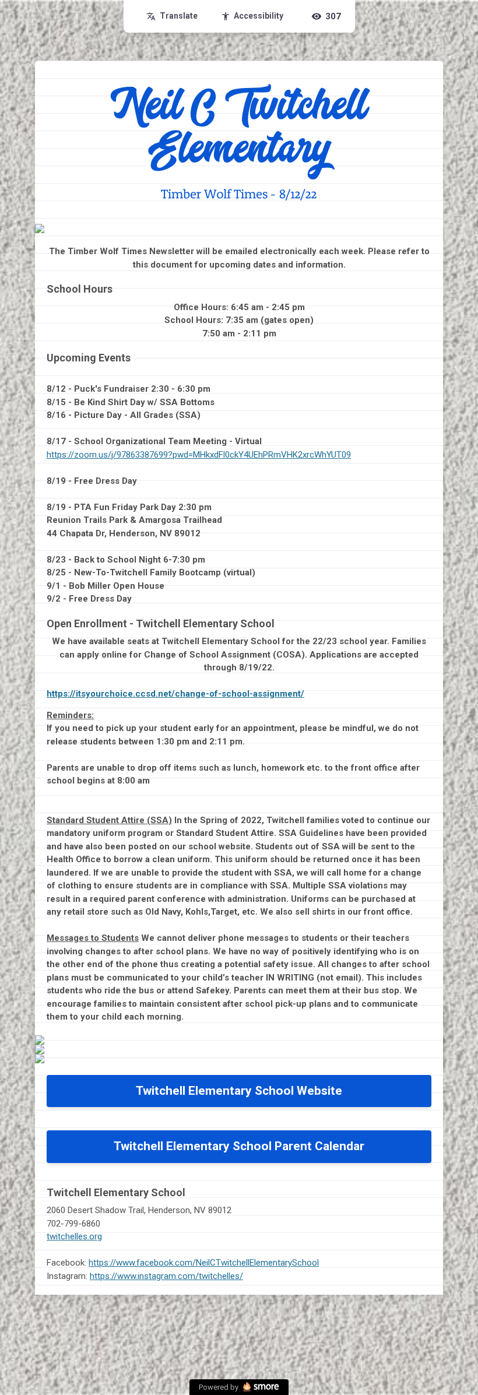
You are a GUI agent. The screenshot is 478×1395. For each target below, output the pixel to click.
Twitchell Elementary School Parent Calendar (239, 1146)
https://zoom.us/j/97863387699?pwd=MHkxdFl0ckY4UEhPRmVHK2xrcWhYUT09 (199, 454)
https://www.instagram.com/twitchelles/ (166, 1276)
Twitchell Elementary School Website (239, 1091)
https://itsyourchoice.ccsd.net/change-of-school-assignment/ (175, 693)
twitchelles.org (74, 1236)
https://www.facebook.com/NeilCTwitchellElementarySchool (204, 1262)
